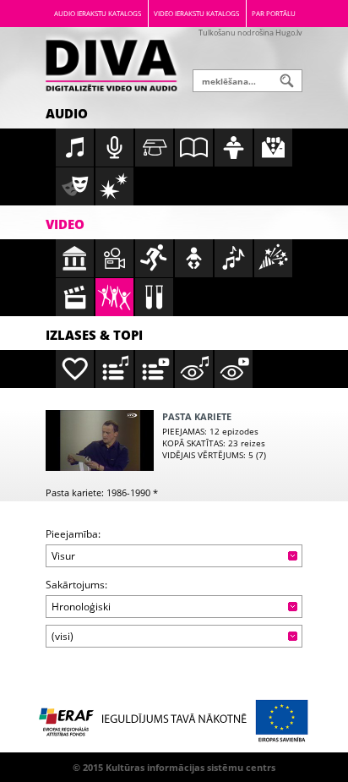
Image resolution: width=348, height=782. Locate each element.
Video (65, 224)
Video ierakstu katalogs (196, 13)
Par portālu (274, 13)
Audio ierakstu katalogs (97, 13)
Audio (67, 113)
